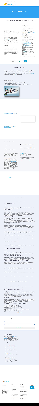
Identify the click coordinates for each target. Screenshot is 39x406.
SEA (22, 45)
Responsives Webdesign (7, 158)
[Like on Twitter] (10, 326)
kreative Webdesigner (8, 353)
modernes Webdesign (7, 39)
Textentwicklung (24, 32)
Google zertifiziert (13, 347)
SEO (22, 43)
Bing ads (6, 348)
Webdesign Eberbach (24, 395)
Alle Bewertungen (19, 312)
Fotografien (23, 34)
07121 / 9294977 (6, 390)
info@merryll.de (5, 392)
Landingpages (25, 27)
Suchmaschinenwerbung (26, 45)
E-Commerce (27, 42)
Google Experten (14, 336)
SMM (34, 32)
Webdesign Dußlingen (24, 394)
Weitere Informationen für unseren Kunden (10, 113)
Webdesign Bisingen (24, 391)
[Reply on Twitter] (7, 326)
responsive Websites (13, 161)
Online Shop (23, 42)
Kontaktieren (22, 153)
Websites (10, 177)
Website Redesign (14, 395)
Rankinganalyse (24, 31)
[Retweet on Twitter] (8, 326)
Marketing (32, 73)
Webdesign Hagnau (23, 398)
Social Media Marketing (30, 32)
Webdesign (13, 386)
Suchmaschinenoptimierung (27, 43)
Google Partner (30, 71)
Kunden (15, 74)
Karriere (13, 398)
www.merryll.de (5, 393)
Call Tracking (24, 51)
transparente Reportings (8, 358)
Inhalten (7, 153)
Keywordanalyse (24, 36)
